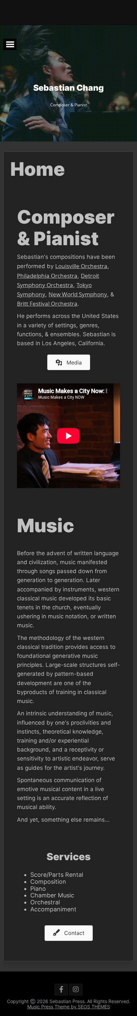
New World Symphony (78, 294)
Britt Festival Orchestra (47, 303)
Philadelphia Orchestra (47, 275)
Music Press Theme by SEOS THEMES (68, 1006)
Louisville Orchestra (81, 266)
